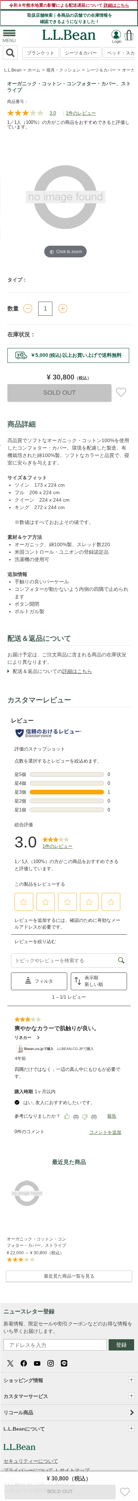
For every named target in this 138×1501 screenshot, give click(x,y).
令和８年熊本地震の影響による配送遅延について (69, 5)
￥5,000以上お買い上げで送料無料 (76, 355)
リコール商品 (18, 1412)
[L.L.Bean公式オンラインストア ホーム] (69, 32)
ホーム (34, 70)
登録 (121, 1345)
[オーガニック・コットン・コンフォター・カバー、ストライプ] (37, 1194)
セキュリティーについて (31, 1461)
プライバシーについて (28, 1470)
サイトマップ (75, 1470)
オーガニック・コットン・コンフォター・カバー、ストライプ (36, 1242)
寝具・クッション (63, 70)
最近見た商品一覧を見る (69, 1276)
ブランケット (40, 53)
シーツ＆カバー (81, 53)
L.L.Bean (13, 70)
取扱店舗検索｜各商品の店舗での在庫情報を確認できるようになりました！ (69, 18)
